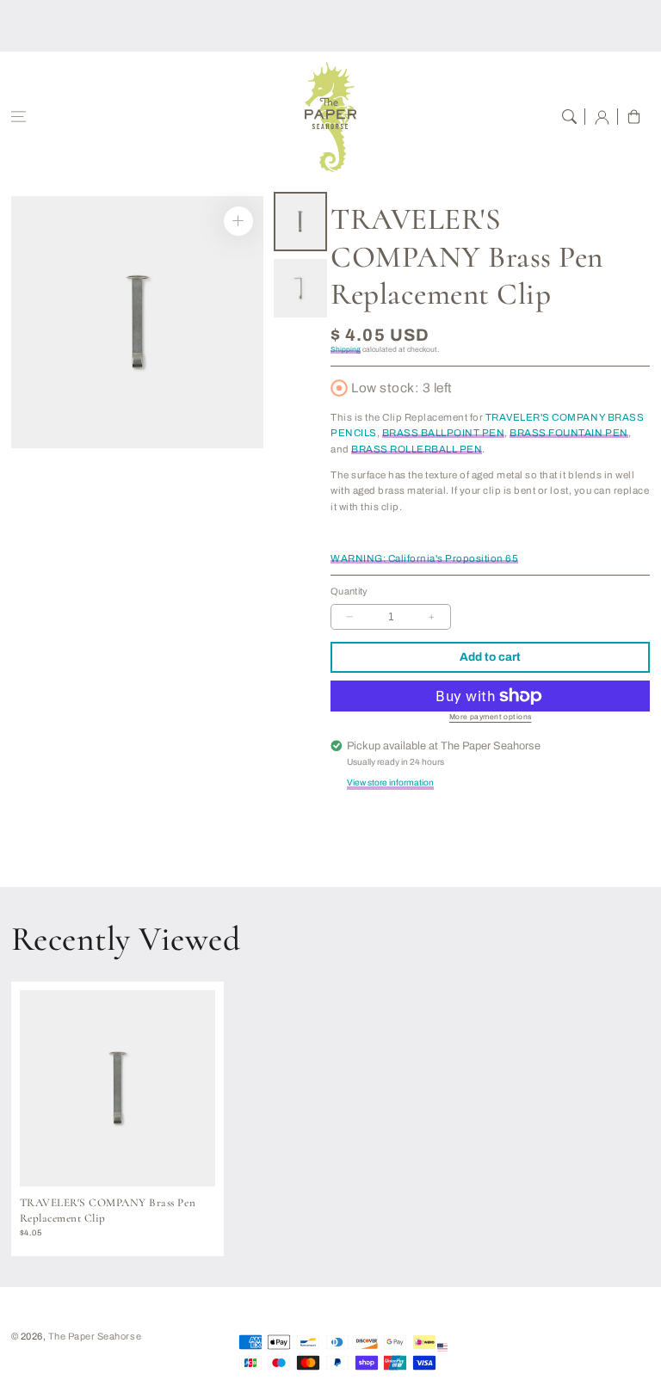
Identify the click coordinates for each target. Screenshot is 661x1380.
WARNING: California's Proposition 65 (424, 558)
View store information (390, 782)
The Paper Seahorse (94, 1336)
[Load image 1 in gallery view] (300, 221)
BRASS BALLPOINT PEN (443, 433)
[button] (18, 116)
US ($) (466, 1346)
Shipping (345, 350)
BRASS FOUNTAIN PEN (568, 433)
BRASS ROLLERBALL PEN (416, 449)
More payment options (490, 717)
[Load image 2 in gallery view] (300, 288)
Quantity (349, 591)
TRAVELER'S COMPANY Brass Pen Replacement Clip (107, 1210)
